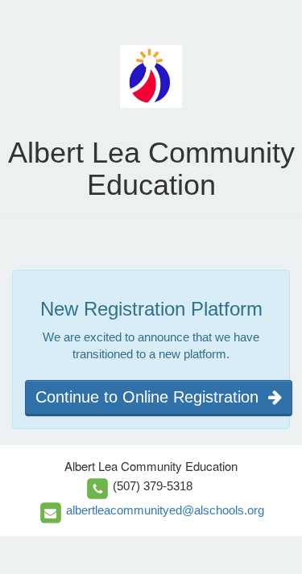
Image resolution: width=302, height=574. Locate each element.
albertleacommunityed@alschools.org (165, 510)
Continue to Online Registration (151, 397)
